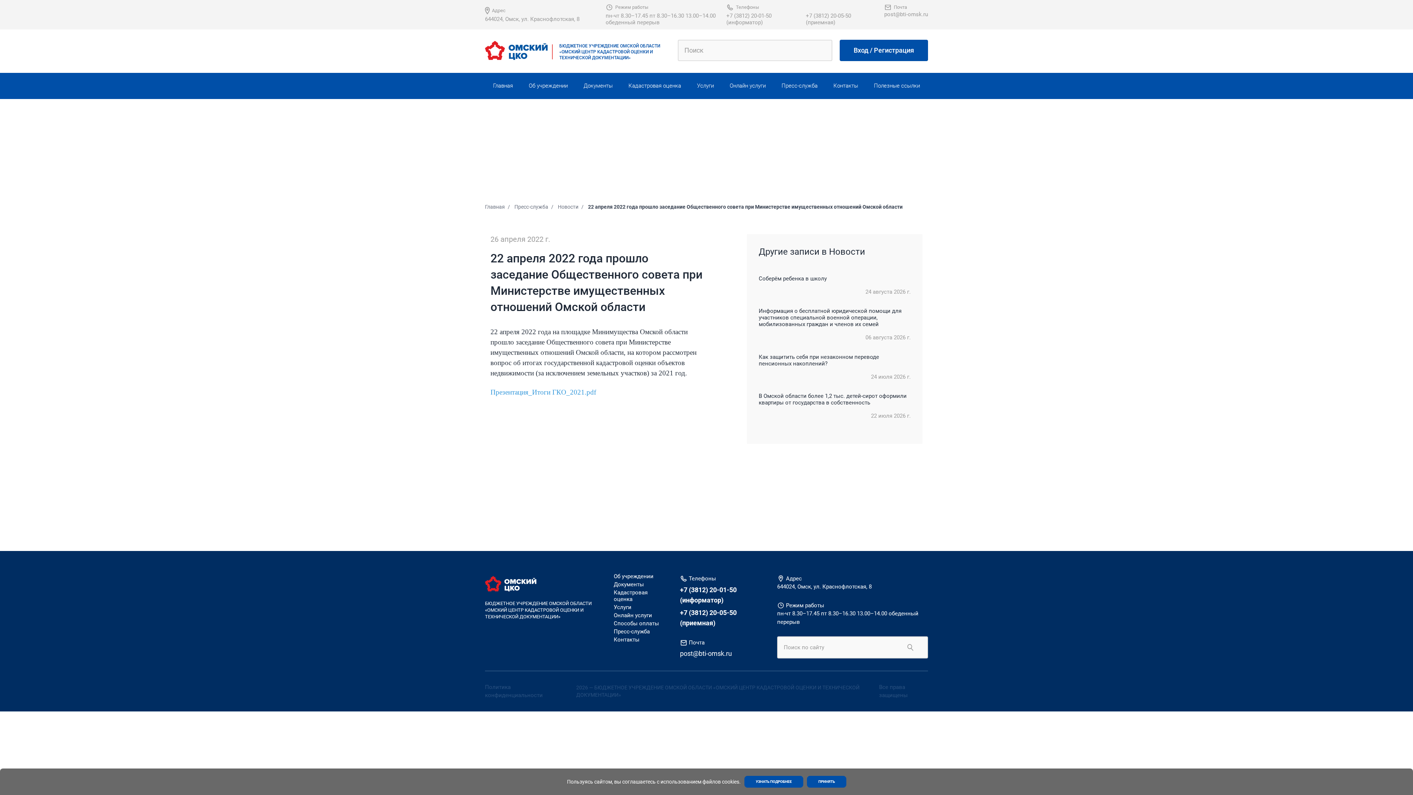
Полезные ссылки (897, 85)
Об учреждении (548, 85)
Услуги (705, 85)
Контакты (845, 85)
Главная (503, 85)
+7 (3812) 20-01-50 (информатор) (749, 19)
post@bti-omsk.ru (906, 14)
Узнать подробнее (774, 782)
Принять (826, 782)
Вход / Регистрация (884, 50)
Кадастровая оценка (654, 85)
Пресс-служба (800, 85)
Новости (568, 207)
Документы (598, 85)
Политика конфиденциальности (514, 691)
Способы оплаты (636, 623)
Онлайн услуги (748, 85)
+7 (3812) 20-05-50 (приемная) (828, 19)
